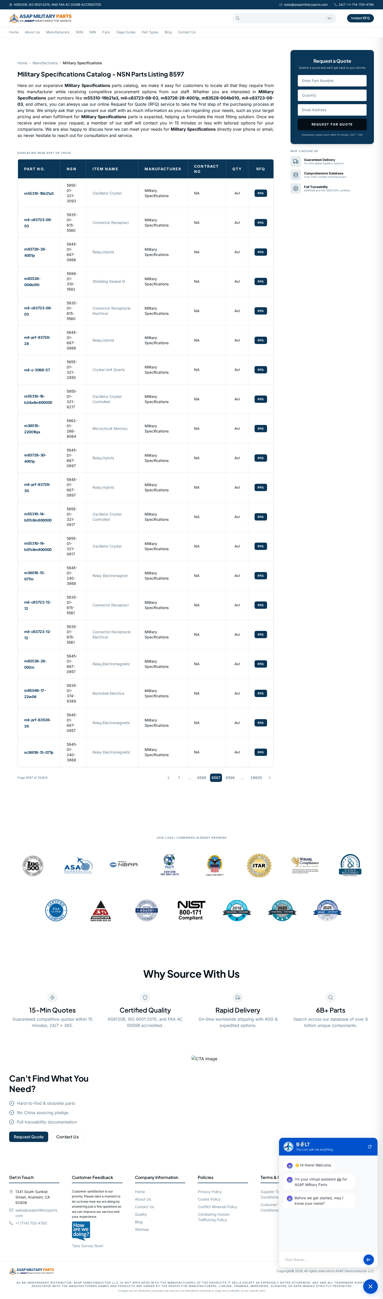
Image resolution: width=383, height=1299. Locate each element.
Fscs (106, 32)
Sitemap (142, 1229)
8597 (216, 777)
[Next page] (269, 778)
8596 (201, 777)
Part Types (150, 32)
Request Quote (29, 1136)
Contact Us (187, 32)
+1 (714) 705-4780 (31, 1223)
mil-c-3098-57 (37, 370)
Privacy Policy (210, 1191)
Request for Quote (332, 124)
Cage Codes (125, 32)
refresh (369, 1147)
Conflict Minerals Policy (217, 1206)
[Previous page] (168, 778)
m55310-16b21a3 (39, 193)
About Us (32, 32)
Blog (168, 32)
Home (13, 32)
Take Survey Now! (87, 1246)
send (368, 1260)
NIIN (92, 32)
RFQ (261, 193)
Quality (141, 1214)
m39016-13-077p (38, 752)
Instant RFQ (360, 18)
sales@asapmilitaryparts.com (306, 5)
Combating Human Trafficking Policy (214, 1217)
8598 (230, 777)
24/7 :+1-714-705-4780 (356, 5)
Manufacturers (58, 32)
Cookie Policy (209, 1199)
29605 (256, 777)
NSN (79, 32)
